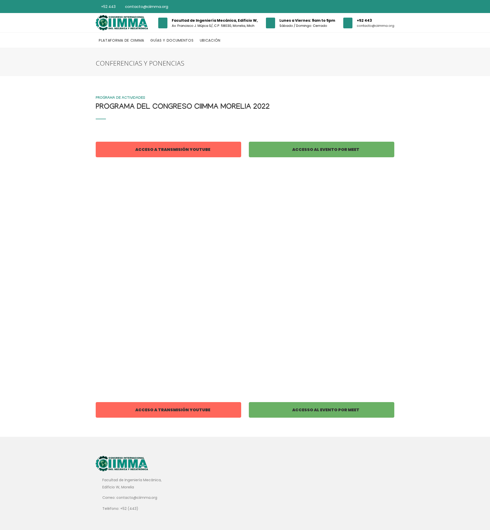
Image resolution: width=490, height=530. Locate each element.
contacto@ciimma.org (146, 6)
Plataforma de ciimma (121, 40)
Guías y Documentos (172, 40)
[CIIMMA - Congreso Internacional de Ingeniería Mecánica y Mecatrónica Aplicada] (122, 22)
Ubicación (210, 40)
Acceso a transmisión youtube (172, 149)
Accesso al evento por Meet (325, 149)
